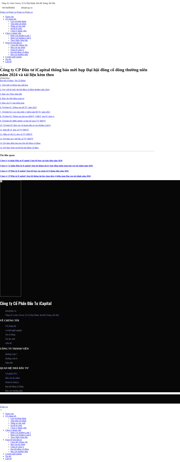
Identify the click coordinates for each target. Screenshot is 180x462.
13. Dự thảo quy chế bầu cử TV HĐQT (16, 139)
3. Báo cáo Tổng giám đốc (11, 94)
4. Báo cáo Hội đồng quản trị (12, 98)
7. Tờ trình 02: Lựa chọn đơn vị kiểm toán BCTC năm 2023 (25, 112)
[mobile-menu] (1, 66)
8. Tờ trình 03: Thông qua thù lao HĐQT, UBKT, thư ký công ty (27, 116)
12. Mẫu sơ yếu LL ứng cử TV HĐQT (16, 134)
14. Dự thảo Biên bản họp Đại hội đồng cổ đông (20, 143)
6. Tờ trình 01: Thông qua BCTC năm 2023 (18, 107)
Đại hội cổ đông (6, 80)
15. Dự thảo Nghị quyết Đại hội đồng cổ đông (19, 148)
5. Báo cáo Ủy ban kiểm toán (12, 103)
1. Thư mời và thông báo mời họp (14, 85)
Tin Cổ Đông (20, 80)
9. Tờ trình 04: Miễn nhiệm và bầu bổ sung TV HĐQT (23, 121)
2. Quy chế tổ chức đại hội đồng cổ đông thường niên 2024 (24, 89)
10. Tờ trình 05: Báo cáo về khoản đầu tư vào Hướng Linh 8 (25, 125)
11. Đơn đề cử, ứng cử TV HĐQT (14, 130)
